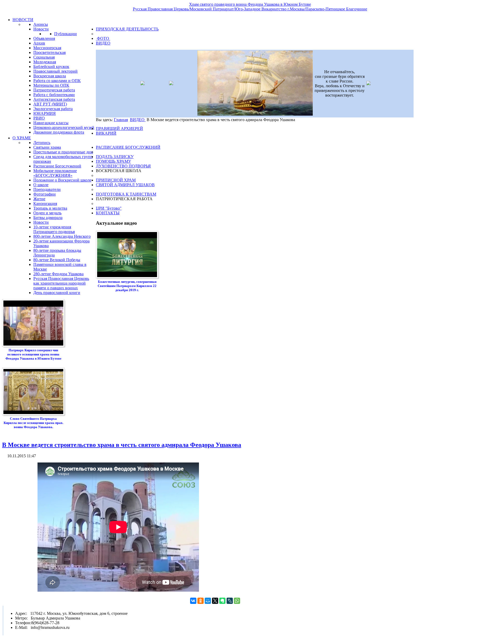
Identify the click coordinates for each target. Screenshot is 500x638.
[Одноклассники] (200, 601)
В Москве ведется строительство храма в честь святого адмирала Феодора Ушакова (121, 444)
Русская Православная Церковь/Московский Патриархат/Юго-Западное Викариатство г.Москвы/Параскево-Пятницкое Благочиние (250, 9)
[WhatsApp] (237, 601)
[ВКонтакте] (193, 601)
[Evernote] (222, 601)
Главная (121, 119)
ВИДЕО (138, 119)
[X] (215, 601)
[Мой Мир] (208, 601)
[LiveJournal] (230, 601)
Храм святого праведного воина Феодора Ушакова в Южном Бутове (250, 4)
